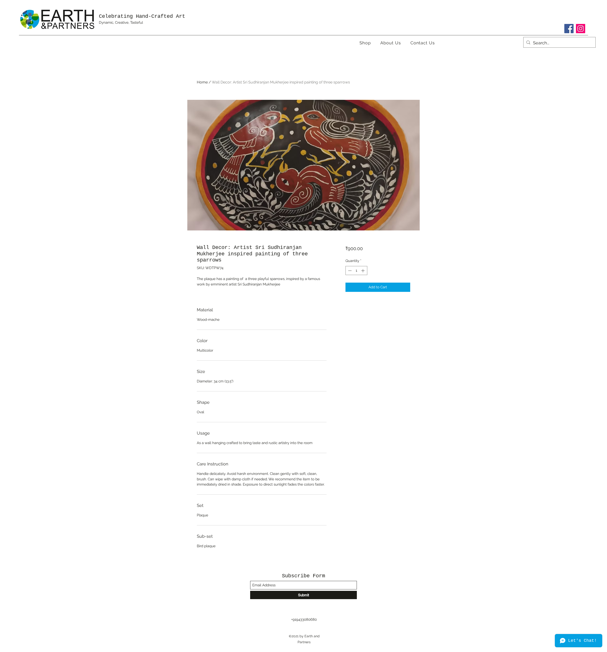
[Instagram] (580, 28)
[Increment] (363, 270)
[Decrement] (349, 270)
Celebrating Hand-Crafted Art (142, 16)
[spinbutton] (356, 270)
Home (202, 82)
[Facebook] (569, 28)
